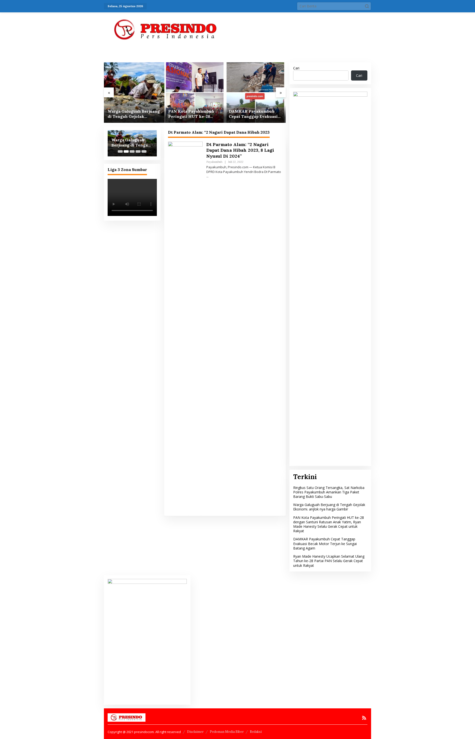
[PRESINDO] (166, 29)
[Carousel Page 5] (144, 151)
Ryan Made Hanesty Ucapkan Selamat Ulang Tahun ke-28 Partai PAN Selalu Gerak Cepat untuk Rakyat (328, 561)
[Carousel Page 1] (120, 151)
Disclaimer (195, 732)
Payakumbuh (214, 162)
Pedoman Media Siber (227, 732)
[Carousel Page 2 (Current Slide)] (126, 151)
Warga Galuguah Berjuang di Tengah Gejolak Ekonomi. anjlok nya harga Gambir (134, 114)
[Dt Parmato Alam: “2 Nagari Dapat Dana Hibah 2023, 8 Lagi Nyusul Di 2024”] (207, 176)
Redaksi (256, 732)
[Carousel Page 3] (132, 151)
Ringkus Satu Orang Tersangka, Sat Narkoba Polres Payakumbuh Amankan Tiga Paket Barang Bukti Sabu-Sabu (328, 492)
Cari (296, 68)
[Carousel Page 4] (138, 151)
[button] (367, 6)
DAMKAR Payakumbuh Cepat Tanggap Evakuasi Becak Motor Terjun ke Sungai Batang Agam (253, 114)
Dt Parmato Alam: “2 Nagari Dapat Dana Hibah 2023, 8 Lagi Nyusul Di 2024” (240, 150)
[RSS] (364, 718)
